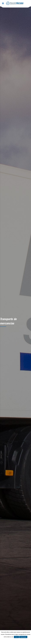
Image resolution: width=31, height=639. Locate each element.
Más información (23, 636)
